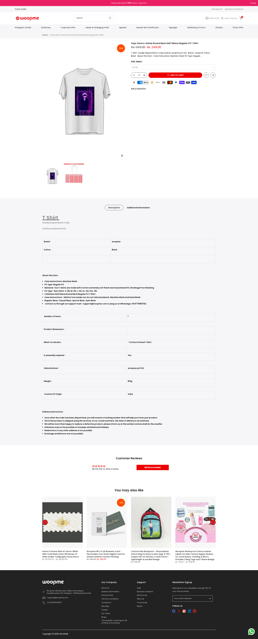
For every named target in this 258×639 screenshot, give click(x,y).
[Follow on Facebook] (173, 611)
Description (114, 207)
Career (104, 610)
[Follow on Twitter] (179, 611)
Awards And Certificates (147, 27)
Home (45, 35)
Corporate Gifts (68, 27)
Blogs (103, 617)
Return (140, 606)
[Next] (213, 522)
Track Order (20, 9)
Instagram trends (23, 27)
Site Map (105, 606)
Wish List (140, 599)
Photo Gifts (238, 27)
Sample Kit (217, 9)
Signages (173, 27)
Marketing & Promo (196, 27)
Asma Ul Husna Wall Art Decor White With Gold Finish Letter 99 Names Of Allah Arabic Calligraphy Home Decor (60, 554)
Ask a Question (138, 88)
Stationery (46, 27)
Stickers (219, 27)
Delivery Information (110, 591)
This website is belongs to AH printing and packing (114, 621)
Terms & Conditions (110, 599)
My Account (142, 595)
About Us (105, 588)
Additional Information (138, 207)
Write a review (152, 467)
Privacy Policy (107, 595)
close (5, 3)
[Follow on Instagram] (184, 611)
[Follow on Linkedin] (189, 611)
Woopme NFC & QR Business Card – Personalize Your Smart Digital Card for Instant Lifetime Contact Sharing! (106, 554)
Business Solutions (234, 9)
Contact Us (106, 602)
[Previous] (45, 522)
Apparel (122, 27)
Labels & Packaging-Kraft (97, 27)
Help (139, 588)
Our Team (105, 613)
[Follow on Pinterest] (194, 611)
